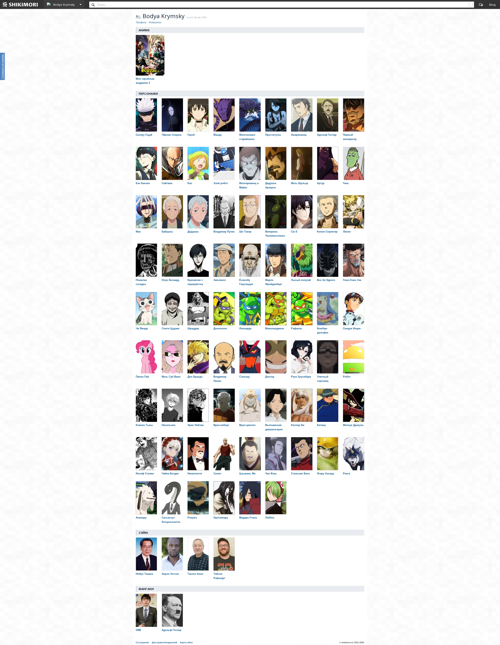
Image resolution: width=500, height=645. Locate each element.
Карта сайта (186, 642)
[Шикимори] (20, 4)
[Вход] (492, 4)
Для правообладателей (164, 642)
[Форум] (481, 4)
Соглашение (142, 642)
